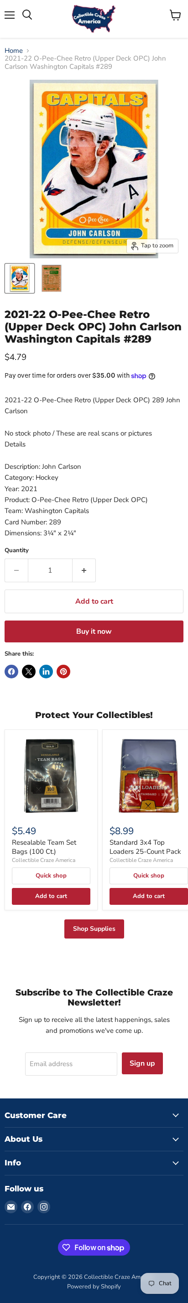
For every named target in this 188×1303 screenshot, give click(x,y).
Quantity (17, 550)
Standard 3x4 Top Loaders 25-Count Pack (145, 847)
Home (14, 51)
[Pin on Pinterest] (63, 671)
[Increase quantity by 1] (84, 570)
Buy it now (94, 631)
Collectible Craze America (43, 860)
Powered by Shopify (94, 1286)
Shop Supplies (94, 928)
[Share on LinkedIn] (46, 671)
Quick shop (51, 876)
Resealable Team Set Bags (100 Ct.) (44, 847)
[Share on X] (29, 671)
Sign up (142, 1063)
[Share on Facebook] (11, 671)
